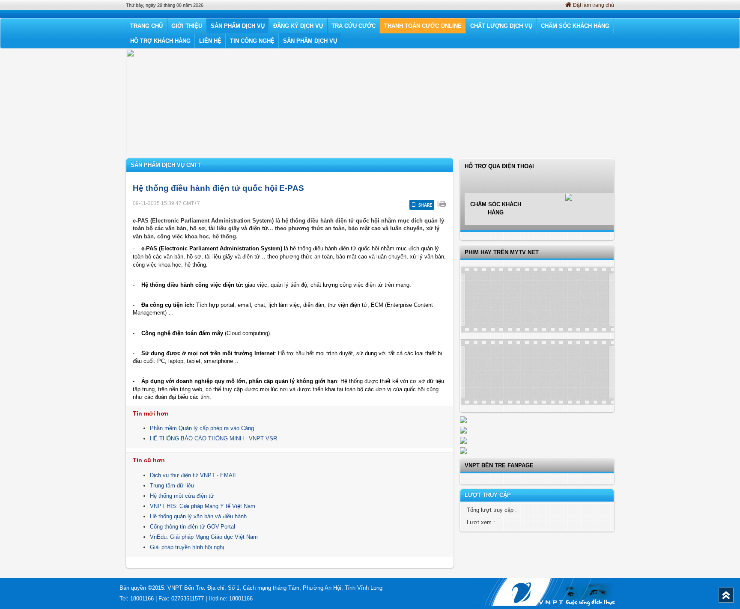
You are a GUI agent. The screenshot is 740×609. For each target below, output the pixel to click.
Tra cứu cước (353, 26)
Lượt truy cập (488, 495)
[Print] (443, 203)
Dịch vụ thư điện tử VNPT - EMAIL (193, 475)
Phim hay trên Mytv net (502, 252)
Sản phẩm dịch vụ (238, 26)
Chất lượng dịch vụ (501, 26)
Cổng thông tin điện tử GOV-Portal (192, 526)
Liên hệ (210, 41)
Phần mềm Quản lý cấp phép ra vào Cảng (202, 428)
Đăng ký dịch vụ (298, 26)
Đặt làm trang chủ (593, 5)
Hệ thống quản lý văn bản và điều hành (198, 516)
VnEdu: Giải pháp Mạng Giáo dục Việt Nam (204, 537)
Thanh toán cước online (423, 26)
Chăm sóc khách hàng (575, 26)
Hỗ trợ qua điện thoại (499, 189)
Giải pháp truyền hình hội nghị (187, 547)
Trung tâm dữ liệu (172, 485)
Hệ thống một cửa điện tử (182, 496)
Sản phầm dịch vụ (310, 41)
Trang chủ (146, 26)
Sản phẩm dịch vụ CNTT (166, 165)
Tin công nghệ (252, 41)
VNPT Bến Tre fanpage (499, 465)
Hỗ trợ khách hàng (160, 41)
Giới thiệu (186, 26)
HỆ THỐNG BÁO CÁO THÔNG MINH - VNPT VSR (213, 438)
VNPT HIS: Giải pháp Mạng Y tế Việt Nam (202, 506)
